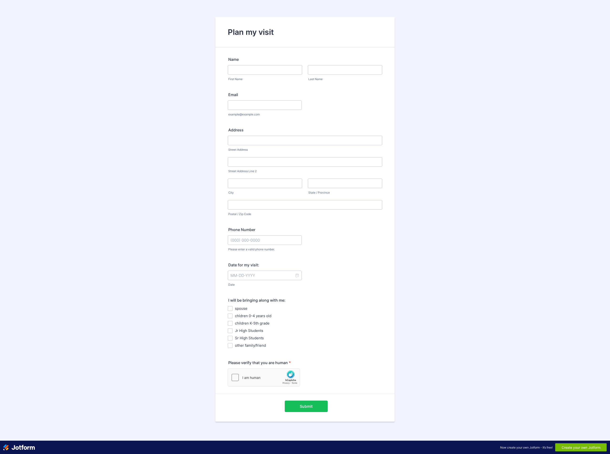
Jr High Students (249, 330)
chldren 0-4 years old (253, 316)
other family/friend (250, 345)
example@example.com (244, 114)
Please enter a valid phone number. (251, 249)
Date (231, 284)
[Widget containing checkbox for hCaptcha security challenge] (264, 377)
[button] (297, 275)
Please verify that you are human (259, 362)
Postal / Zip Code (239, 214)
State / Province (319, 192)
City (231, 192)
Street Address (238, 149)
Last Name (315, 79)
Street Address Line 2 (242, 171)
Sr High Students (249, 338)
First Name (235, 79)
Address (236, 130)
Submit (306, 406)
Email (233, 94)
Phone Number (241, 229)
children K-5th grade (252, 323)
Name (233, 59)
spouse (241, 308)
